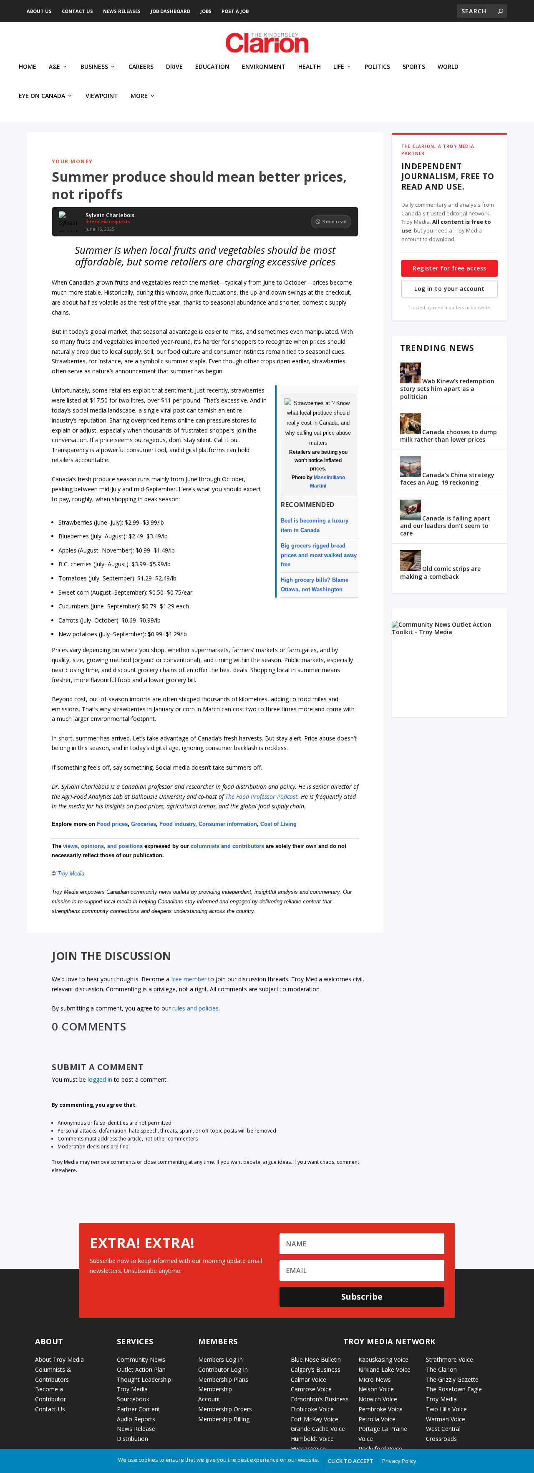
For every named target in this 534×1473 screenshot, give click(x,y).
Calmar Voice (308, 1379)
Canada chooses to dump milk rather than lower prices (448, 435)
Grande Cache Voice (318, 1429)
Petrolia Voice (376, 1419)
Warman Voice (445, 1419)
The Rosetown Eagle (454, 1389)
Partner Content (138, 1409)
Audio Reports (136, 1419)
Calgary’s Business (315, 1369)
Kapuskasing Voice (383, 1359)
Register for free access (449, 268)
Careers (141, 66)
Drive (174, 66)
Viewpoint (102, 96)
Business (94, 66)
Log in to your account (449, 289)
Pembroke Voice (380, 1409)
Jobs (206, 11)
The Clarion (441, 1369)
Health (309, 66)
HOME (27, 66)
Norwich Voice (377, 1399)
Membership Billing (223, 1419)
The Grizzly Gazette (452, 1379)
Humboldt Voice (312, 1439)
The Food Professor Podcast (261, 796)
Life (338, 66)
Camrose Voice (311, 1389)
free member (189, 979)
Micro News (374, 1379)
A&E (54, 66)
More (139, 96)
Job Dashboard (170, 11)
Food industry (177, 824)
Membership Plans (223, 1379)
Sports (414, 66)
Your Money (72, 161)
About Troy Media (59, 1359)
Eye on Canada (42, 96)
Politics (377, 66)
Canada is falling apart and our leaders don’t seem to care (445, 525)
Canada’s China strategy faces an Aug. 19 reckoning (447, 478)
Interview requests (108, 221)
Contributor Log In (223, 1369)
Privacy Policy (399, 1461)
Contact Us (77, 11)
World (448, 66)
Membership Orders (225, 1409)
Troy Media (71, 873)
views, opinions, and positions (103, 846)
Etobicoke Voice (312, 1409)
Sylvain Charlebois (110, 215)
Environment (264, 66)
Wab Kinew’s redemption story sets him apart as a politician (447, 388)
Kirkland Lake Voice (384, 1369)
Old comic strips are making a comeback (440, 572)
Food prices (112, 824)
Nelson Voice (376, 1389)
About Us (39, 11)
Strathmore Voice (449, 1359)
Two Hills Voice (446, 1409)
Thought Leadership (144, 1379)
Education (212, 66)
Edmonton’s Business (320, 1399)
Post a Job (235, 11)
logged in (100, 1079)
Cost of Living (278, 824)
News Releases (122, 11)
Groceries (143, 824)
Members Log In (220, 1359)
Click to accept (350, 1461)
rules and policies (195, 1008)
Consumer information (228, 824)
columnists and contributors (227, 846)
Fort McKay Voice (314, 1419)
